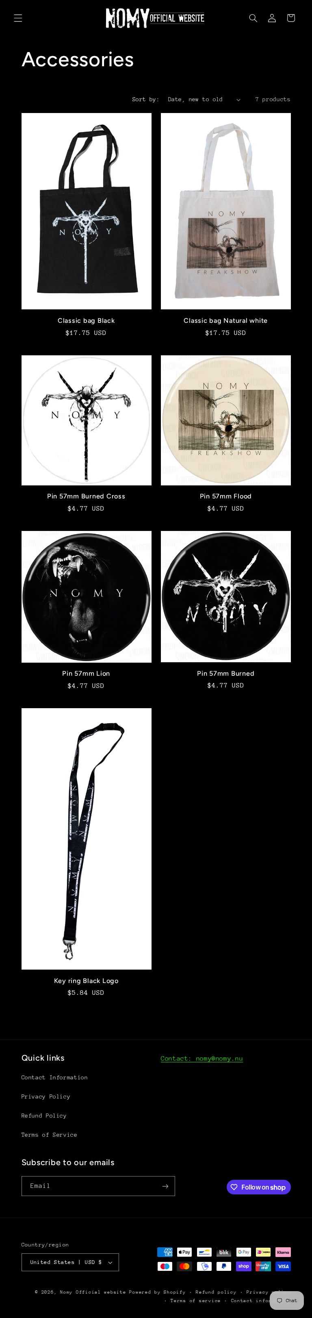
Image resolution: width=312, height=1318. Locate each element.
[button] (18, 18)
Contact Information (55, 1077)
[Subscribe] (165, 1186)
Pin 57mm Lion (86, 673)
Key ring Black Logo (86, 981)
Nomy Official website (93, 1292)
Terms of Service (50, 1134)
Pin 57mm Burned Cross (86, 496)
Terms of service (196, 1300)
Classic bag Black (86, 320)
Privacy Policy (46, 1096)
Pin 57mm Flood (226, 496)
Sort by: (146, 99)
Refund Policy (44, 1115)
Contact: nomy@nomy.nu (202, 1058)
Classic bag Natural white (226, 320)
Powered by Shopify (157, 1292)
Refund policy (216, 1292)
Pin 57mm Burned (225, 673)
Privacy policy (268, 1292)
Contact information (261, 1300)
